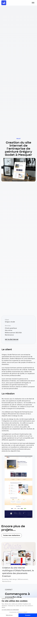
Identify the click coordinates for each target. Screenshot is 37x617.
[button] (2, 560)
